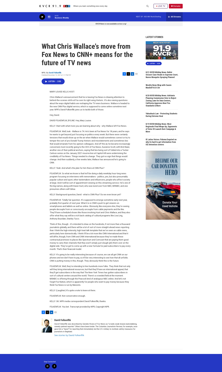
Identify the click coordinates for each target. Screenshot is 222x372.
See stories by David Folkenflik (69, 335)
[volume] (49, 16)
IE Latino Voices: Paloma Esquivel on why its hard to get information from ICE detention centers (161, 142)
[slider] (52, 17)
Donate (176, 6)
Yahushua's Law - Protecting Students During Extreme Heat (161, 114)
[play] (42, 17)
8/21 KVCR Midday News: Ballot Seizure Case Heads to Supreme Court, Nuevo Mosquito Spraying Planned (162, 75)
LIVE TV (161, 6)
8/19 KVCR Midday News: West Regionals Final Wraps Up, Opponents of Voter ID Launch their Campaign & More (161, 128)
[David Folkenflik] (47, 326)
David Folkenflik (55, 72)
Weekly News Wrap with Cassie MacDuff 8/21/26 (158, 86)
